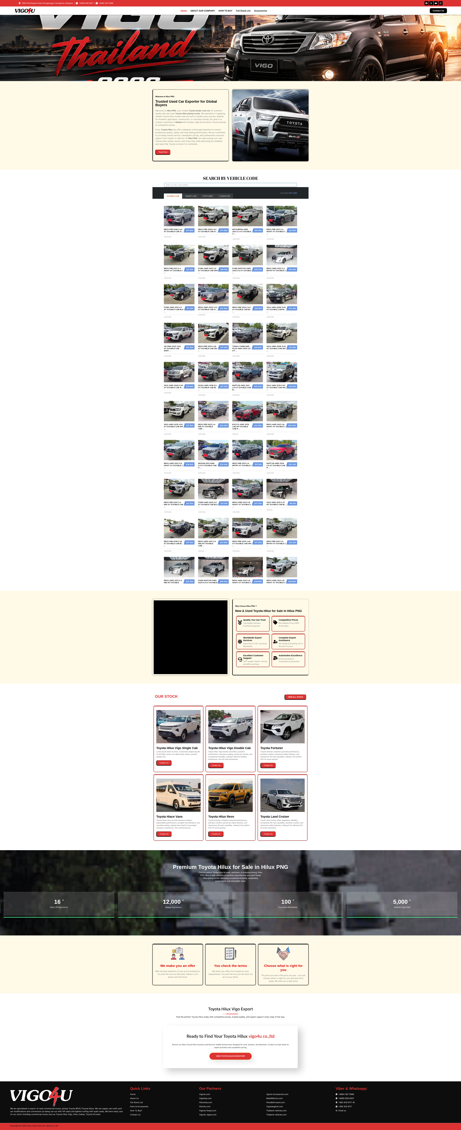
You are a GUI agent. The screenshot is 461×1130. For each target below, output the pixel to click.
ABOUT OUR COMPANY (202, 10)
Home (184, 10)
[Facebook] (427, 3)
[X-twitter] (431, 3)
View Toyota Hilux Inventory (230, 1056)
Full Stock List (243, 10)
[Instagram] (441, 3)
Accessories (260, 10)
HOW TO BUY (225, 10)
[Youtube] (436, 3)
